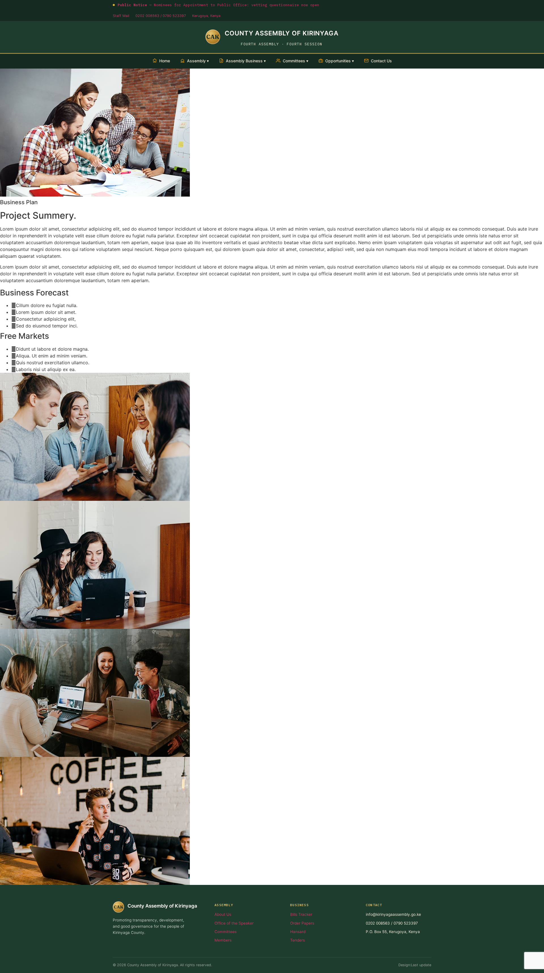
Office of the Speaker (234, 923)
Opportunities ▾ (339, 60)
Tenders (297, 940)
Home (164, 60)
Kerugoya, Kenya (206, 16)
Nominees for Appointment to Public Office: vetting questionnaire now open (218, 5)
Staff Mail (121, 16)
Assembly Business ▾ (246, 60)
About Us (222, 914)
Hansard (297, 931)
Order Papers (302, 923)
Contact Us (381, 60)
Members (222, 940)
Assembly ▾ (198, 60)
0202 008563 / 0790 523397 (160, 16)
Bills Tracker (301, 914)
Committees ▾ (295, 60)
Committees (225, 931)
